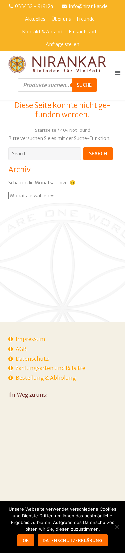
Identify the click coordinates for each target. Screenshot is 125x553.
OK (26, 540)
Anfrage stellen (62, 44)
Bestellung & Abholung (46, 377)
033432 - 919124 (34, 6)
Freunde (86, 19)
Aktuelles (35, 19)
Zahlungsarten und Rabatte (50, 368)
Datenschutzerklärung (72, 540)
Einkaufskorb (83, 32)
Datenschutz (32, 358)
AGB (21, 348)
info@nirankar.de (88, 6)
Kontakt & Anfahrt (42, 32)
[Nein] (116, 527)
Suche (84, 85)
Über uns (61, 19)
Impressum (30, 339)
